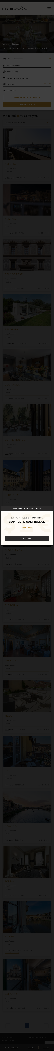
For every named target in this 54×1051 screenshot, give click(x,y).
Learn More (27, 527)
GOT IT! (27, 539)
